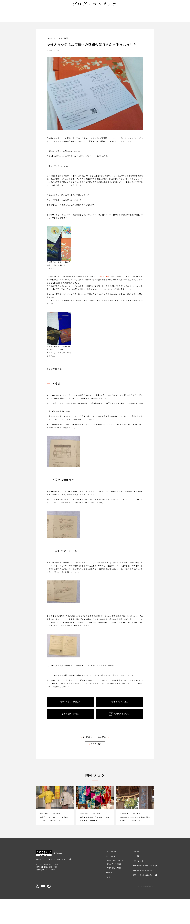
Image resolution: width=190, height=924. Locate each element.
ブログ (107, 896)
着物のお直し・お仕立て (116, 879)
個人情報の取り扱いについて (143, 884)
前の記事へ (87, 756)
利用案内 (108, 891)
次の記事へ (103, 756)
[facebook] (49, 904)
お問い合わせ (138, 880)
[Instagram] (37, 904)
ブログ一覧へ (96, 762)
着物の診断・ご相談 (114, 886)
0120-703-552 (52, 883)
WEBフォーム (105, 295)
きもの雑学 (63, 57)
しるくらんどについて (113, 870)
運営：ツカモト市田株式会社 (143, 894)
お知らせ (136, 870)
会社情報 (136, 875)
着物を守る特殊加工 (114, 883)
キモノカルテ (53, 69)
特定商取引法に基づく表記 (143, 889)
